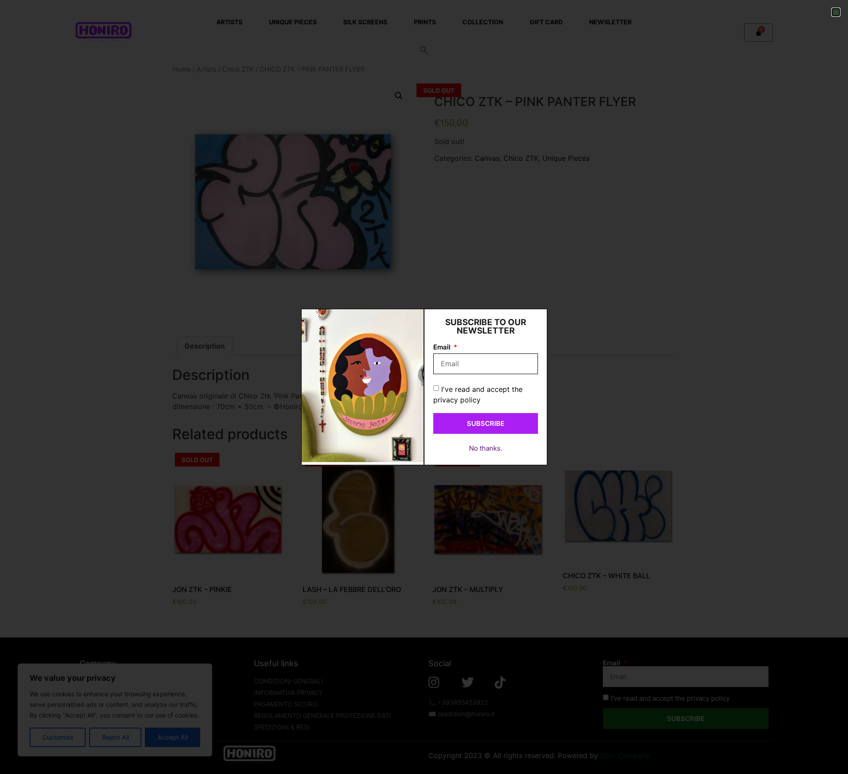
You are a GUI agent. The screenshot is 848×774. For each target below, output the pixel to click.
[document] (424, 387)
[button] (836, 12)
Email (442, 347)
